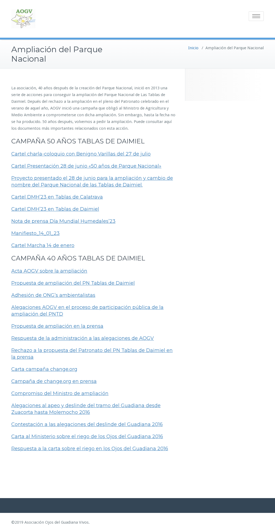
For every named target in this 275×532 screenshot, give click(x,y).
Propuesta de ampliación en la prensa (57, 326)
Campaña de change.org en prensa (54, 381)
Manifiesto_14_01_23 (35, 233)
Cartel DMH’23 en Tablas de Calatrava (57, 197)
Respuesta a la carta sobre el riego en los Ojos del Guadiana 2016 (89, 449)
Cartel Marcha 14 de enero (42, 245)
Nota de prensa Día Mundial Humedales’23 (63, 221)
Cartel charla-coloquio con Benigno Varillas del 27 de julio (81, 154)
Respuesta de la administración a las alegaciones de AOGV (82, 338)
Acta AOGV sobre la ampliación (49, 271)
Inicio (193, 47)
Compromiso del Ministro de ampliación (59, 393)
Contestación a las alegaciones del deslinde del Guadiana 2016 (87, 424)
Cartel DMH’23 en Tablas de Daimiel (55, 209)
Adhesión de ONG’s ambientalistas (53, 295)
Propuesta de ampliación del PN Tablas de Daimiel (73, 283)
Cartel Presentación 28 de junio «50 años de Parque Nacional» (86, 166)
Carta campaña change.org (44, 369)
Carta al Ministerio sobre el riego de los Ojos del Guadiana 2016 (87, 436)
